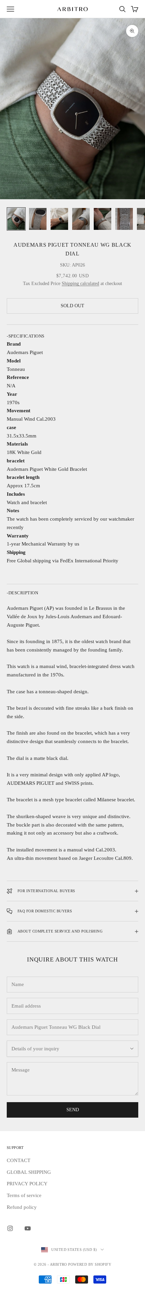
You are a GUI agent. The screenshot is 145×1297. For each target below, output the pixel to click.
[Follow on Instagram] (10, 1228)
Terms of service (24, 1195)
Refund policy (22, 1207)
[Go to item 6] (124, 219)
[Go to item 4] (80, 219)
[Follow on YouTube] (27, 1228)
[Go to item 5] (102, 219)
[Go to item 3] (59, 219)
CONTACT (18, 1160)
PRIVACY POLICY (27, 1183)
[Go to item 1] (16, 219)
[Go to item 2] (37, 219)
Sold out (72, 305)
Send (72, 1109)
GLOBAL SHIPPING (29, 1172)
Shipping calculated (80, 283)
